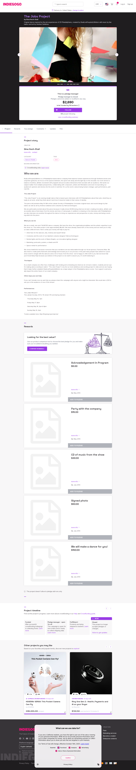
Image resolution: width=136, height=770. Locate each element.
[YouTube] (27, 739)
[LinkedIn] (33, 739)
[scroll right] (116, 54)
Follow (68, 110)
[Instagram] (30, 739)
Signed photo (79, 500)
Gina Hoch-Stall (32, 19)
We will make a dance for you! (89, 546)
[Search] (55, 4)
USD (97, 4)
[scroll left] (19, 54)
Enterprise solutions (110, 738)
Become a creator (109, 736)
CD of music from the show (87, 454)
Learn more (52, 632)
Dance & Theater (30, 159)
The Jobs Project (37, 16)
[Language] (107, 4)
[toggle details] (66, 713)
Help (75, 614)
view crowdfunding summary (68, 117)
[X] (24, 739)
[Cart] (112, 4)
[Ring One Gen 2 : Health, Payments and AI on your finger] (91, 673)
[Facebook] (20, 739)
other (56, 159)
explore (76, 648)
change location (78, 10)
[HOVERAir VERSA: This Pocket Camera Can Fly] (45, 673)
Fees (104, 730)
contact (34, 152)
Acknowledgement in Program (89, 362)
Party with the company (86, 408)
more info (27, 152)
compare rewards (36, 349)
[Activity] (116, 4)
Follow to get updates (99, 632)
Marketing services (109, 733)
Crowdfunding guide (88, 614)
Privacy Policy (24, 763)
